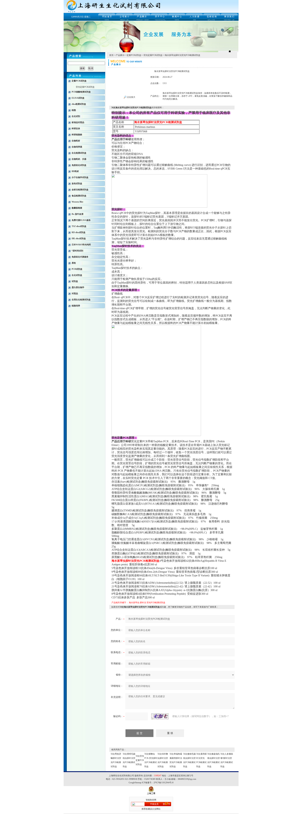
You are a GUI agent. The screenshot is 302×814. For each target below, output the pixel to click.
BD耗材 (75, 171)
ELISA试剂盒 (78, 98)
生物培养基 (77, 147)
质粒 (74, 263)
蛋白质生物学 (78, 287)
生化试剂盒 (77, 275)
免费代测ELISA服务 (81, 220)
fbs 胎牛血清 (77, 214)
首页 (111, 55)
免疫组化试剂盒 (79, 165)
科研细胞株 (77, 134)
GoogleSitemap (135, 782)
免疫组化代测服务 (80, 257)
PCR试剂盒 (77, 269)
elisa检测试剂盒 (79, 104)
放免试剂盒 (77, 183)
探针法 (143, 602)
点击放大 (130, 97)
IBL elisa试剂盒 (79, 238)
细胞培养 (76, 306)
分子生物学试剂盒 (80, 177)
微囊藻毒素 (77, 208)
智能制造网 (151, 800)
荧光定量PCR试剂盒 (85, 87)
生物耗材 (76, 141)
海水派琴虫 (134, 602)
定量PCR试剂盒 (79, 81)
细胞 (74, 110)
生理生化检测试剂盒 (81, 299)
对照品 (75, 293)
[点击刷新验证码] (160, 716)
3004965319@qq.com (187, 779)
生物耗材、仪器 (79, 159)
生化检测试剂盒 (79, 153)
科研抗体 (76, 128)
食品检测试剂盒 (79, 196)
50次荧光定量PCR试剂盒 (140, 760)
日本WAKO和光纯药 (81, 244)
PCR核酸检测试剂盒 (81, 92)
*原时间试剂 (77, 251)
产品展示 (120, 55)
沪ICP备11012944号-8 (163, 782)
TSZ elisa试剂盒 (79, 226)
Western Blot (77, 202)
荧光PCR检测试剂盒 (156, 602)
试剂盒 (75, 281)
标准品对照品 (78, 122)
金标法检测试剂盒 (80, 189)
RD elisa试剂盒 (78, 232)
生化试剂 (76, 116)
